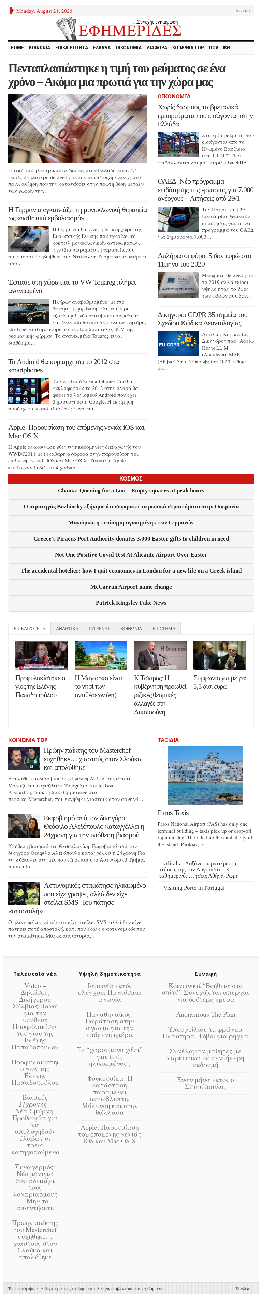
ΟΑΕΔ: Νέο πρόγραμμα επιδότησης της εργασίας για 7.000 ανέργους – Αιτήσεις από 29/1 (205, 189)
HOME (17, 48)
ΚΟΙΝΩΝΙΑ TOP (188, 48)
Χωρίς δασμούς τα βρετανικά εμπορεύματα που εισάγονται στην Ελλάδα (205, 115)
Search (242, 10)
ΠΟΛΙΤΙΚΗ (219, 48)
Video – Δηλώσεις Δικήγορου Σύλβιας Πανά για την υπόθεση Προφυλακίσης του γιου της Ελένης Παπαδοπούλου (35, 1016)
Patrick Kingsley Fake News (131, 602)
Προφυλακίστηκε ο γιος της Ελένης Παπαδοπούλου (40, 686)
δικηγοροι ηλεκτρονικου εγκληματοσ (131, 1288)
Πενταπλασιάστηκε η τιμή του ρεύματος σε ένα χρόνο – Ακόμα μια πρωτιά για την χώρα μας (116, 75)
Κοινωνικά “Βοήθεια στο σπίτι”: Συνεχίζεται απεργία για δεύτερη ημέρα (205, 992)
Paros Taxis (173, 812)
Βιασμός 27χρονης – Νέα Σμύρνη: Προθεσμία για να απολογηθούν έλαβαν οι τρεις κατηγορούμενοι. (37, 1124)
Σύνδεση (243, 1288)
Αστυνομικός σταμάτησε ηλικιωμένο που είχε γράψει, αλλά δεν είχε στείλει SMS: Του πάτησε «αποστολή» (77, 898)
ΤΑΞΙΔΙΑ (168, 740)
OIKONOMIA (129, 48)
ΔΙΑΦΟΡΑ (157, 48)
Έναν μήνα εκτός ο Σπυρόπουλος (205, 1083)
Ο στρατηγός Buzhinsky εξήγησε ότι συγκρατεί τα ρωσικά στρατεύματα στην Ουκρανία (131, 506)
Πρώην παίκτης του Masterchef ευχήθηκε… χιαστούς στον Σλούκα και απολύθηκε (92, 759)
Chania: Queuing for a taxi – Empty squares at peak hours (131, 490)
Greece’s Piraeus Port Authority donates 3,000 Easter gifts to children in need (131, 538)
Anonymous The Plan (205, 1014)
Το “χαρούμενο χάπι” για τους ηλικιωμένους (110, 1056)
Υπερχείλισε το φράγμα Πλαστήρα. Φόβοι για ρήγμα (205, 1032)
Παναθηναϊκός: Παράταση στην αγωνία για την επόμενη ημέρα (109, 1024)
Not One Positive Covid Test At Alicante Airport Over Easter (131, 554)
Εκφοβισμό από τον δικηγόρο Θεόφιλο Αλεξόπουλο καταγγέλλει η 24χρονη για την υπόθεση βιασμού (94, 826)
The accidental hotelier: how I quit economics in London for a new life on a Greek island (131, 570)
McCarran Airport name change (131, 586)
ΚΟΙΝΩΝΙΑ (39, 48)
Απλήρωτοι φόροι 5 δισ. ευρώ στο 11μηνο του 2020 (204, 259)
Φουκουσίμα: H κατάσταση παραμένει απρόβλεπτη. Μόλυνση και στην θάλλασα (110, 1095)
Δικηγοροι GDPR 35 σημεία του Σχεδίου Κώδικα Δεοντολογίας (202, 318)
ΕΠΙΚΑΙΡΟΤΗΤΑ (71, 48)
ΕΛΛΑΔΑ (102, 48)
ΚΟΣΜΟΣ (131, 478)
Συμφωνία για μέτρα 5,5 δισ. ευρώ (219, 682)
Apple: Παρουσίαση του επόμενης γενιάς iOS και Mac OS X (109, 1134)
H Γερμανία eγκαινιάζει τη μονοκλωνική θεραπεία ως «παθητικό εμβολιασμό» (77, 213)
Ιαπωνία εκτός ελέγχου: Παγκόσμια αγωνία (110, 992)
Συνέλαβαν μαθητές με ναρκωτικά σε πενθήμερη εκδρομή (205, 1057)
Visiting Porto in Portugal (194, 888)
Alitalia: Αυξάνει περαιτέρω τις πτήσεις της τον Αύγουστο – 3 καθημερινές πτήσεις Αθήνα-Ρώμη (198, 869)
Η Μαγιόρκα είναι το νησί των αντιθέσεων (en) (98, 686)
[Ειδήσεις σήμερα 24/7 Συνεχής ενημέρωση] (131, 28)
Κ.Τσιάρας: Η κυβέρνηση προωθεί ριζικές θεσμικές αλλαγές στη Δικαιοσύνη (160, 695)
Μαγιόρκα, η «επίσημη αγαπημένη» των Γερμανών (131, 522)
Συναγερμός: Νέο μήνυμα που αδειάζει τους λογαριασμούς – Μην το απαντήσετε (35, 1187)
